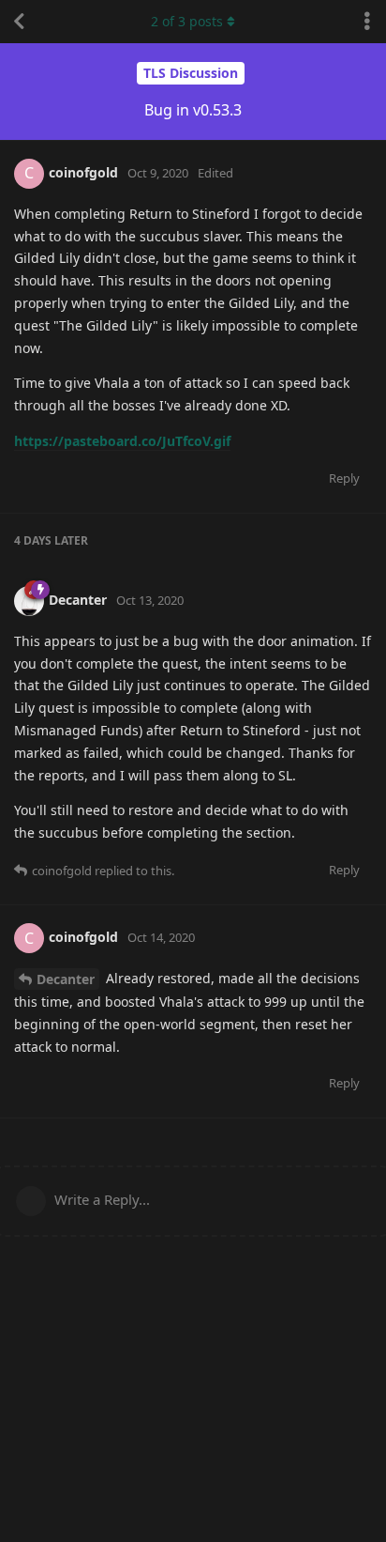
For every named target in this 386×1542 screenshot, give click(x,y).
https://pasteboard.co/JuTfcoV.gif (122, 441)
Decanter (66, 979)
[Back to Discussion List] (18, 21)
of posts (187, 21)
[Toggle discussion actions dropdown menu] (367, 21)
